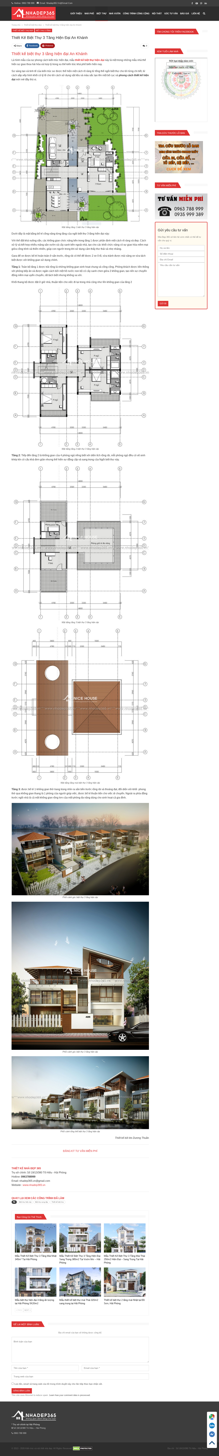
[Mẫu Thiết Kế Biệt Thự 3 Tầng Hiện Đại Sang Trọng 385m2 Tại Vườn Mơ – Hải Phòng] (80, 1238)
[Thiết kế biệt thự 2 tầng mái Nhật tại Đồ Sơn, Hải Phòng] (125, 1282)
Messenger (212, 1438)
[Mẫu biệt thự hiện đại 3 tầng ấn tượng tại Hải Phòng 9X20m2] (36, 1282)
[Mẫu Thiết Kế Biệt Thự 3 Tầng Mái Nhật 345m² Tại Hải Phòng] (36, 1238)
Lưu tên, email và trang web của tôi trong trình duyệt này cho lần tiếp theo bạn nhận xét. (58, 1384)
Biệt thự (101, 13)
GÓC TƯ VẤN (171, 13)
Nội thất (157, 13)
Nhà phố (89, 13)
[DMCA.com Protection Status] (82, 1448)
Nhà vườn (114, 13)
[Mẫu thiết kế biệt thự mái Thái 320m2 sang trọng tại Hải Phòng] (80, 1282)
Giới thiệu (76, 13)
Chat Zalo (212, 1430)
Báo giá (184, 13)
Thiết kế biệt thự (58, 1202)
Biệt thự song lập (41, 1202)
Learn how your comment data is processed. (69, 1395)
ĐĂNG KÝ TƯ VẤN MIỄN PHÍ (80, 1151)
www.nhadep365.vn (34, 1185)
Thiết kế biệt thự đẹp (23, 30)
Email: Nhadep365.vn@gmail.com (56, 3)
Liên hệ (196, 13)
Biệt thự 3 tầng (43, 30)
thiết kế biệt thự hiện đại (89, 60)
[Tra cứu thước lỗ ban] (179, 157)
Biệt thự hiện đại (25, 1202)
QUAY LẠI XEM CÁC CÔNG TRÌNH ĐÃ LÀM (38, 1198)
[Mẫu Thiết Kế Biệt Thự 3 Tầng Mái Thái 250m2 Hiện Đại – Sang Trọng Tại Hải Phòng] (125, 1238)
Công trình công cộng (136, 13)
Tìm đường (212, 1421)
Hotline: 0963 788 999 (24, 3)
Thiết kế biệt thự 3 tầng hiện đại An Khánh (49, 53)
